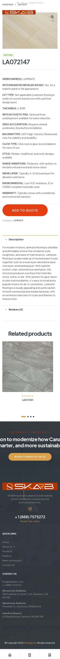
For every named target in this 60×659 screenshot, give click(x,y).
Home (5, 542)
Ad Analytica (30, 642)
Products (7, 551)
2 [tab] (28, 416)
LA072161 (27, 399)
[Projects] (29, 655)
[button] (52, 18)
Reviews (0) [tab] (16, 309)
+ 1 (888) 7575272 (30, 516)
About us (7, 546)
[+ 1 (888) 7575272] (30, 509)
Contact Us (8, 564)
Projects (7, 555)
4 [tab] (33, 416)
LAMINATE (18, 220)
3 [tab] (30, 416)
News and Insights (12, 560)
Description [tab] (16, 239)
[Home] (9, 655)
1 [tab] (23, 416)
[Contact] (49, 655)
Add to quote (25, 210)
